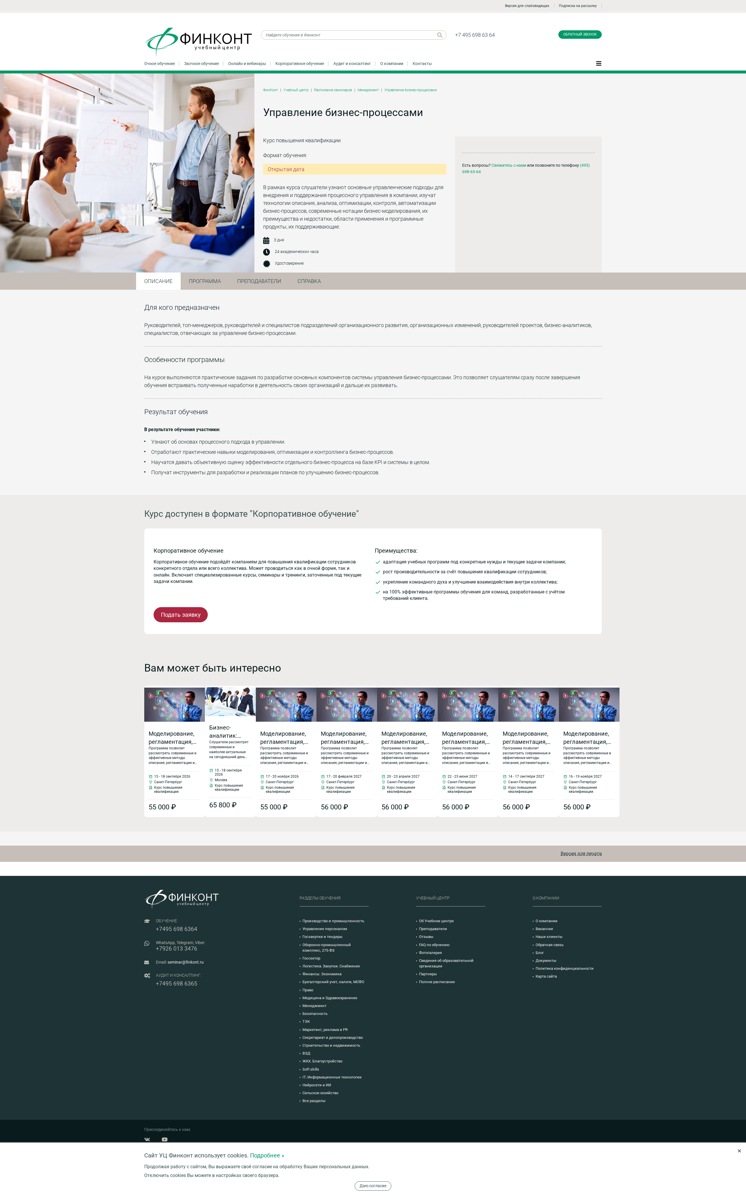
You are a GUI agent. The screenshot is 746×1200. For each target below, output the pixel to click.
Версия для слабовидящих (527, 6)
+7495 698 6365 (176, 983)
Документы (546, 960)
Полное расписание (437, 982)
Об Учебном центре (436, 921)
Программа (205, 281)
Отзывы (426, 936)
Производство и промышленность (333, 921)
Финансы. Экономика (322, 974)
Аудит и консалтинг (352, 63)
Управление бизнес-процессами (410, 90)
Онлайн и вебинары (247, 63)
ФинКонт (270, 90)
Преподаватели (259, 281)
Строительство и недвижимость (331, 1045)
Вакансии (544, 929)
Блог (540, 952)
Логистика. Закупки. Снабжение (331, 966)
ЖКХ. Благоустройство (322, 1061)
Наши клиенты (549, 936)
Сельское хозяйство (320, 1093)
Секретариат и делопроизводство (332, 1037)
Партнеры (428, 974)
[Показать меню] (598, 63)
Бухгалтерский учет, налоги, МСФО (333, 982)
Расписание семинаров (333, 90)
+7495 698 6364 (176, 929)
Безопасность (315, 1013)
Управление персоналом (324, 929)
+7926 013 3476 (176, 948)
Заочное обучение (201, 63)
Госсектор (311, 958)
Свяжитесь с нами (509, 165)
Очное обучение (159, 63)
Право (307, 990)
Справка (309, 281)
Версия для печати (581, 853)
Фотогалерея (430, 952)
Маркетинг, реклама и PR (325, 1029)
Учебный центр (296, 90)
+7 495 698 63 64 (475, 35)
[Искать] (440, 35)
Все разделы (314, 1101)
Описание (158, 281)
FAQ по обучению (434, 945)
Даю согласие (373, 1185)
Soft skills (310, 1069)
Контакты (422, 63)
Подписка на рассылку (578, 6)
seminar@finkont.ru (186, 962)
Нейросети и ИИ (316, 1085)
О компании (391, 63)
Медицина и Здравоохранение (329, 998)
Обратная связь (550, 945)
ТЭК (306, 1021)
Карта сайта (546, 976)
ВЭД (306, 1053)
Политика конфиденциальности (565, 968)
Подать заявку (180, 614)
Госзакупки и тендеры (322, 936)
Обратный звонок (580, 34)
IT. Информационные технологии (332, 1077)
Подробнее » (267, 1155)
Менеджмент (368, 90)
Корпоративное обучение (299, 63)
